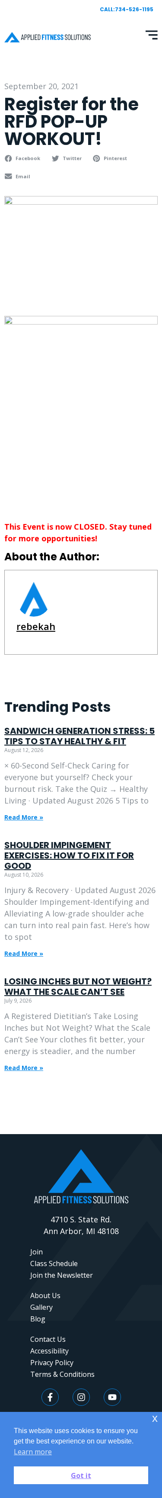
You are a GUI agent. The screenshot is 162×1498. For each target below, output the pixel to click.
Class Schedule (54, 1263)
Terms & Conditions (62, 1374)
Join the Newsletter (61, 1275)
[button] (23, 158)
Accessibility (49, 1351)
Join (36, 1252)
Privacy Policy (51, 1362)
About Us (45, 1295)
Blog (37, 1319)
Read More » (23, 817)
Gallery (41, 1307)
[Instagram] (81, 1397)
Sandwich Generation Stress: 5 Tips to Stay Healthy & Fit (79, 736)
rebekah (35, 626)
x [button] (155, 1418)
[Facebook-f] (50, 1397)
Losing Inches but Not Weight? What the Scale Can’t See (78, 986)
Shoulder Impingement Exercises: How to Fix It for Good (69, 855)
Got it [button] (81, 1475)
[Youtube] (112, 1397)
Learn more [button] (33, 1451)
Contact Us (48, 1339)
